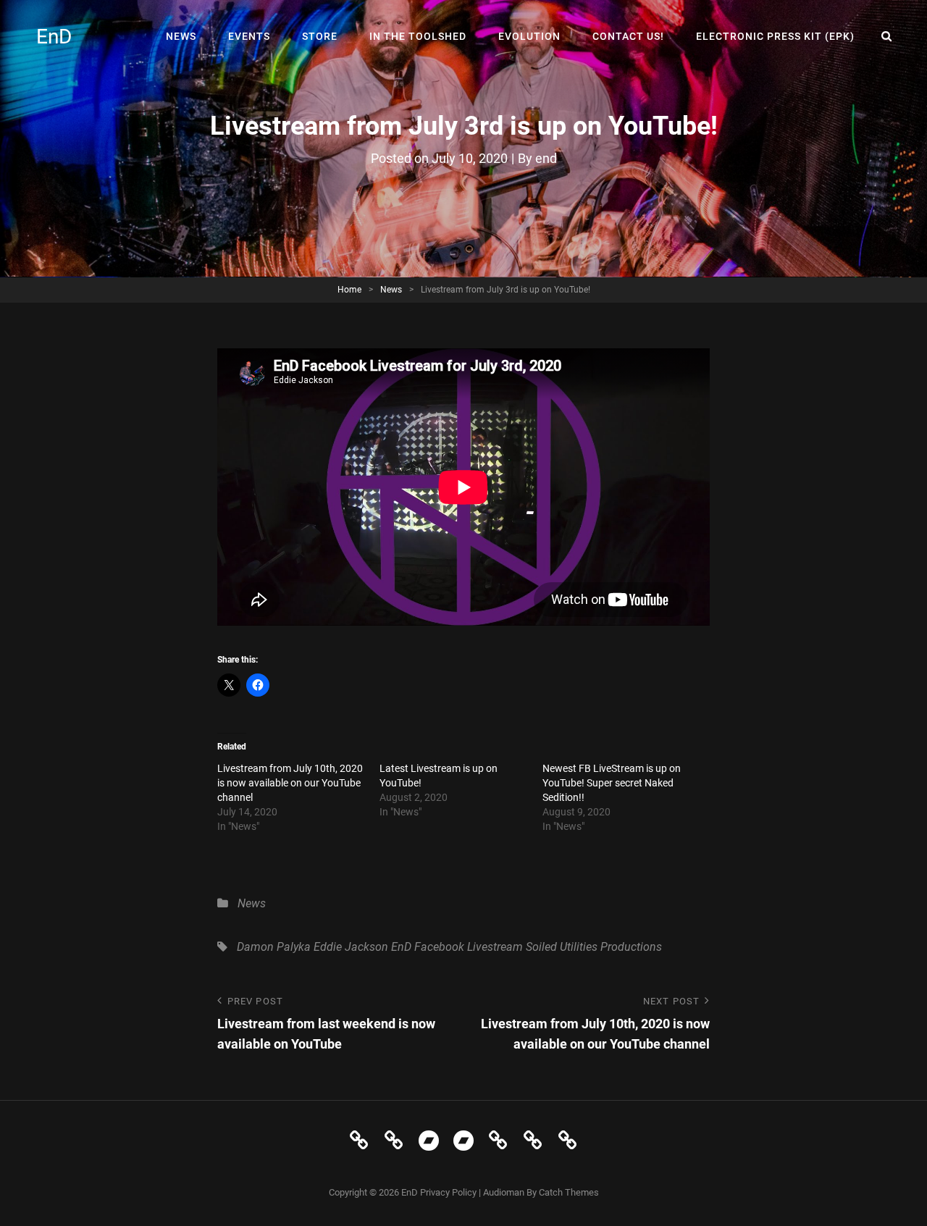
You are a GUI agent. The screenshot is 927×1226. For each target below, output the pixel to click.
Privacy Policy (448, 1192)
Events (249, 36)
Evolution (529, 36)
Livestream (495, 947)
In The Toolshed (417, 36)
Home (349, 290)
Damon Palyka (274, 947)
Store (319, 36)
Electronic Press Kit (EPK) (775, 36)
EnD (54, 37)
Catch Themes (569, 1192)
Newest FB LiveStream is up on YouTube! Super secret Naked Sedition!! (611, 783)
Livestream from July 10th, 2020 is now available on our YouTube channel (290, 783)
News (181, 36)
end (546, 158)
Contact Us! (628, 36)
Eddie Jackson (351, 947)
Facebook (439, 947)
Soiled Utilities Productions (594, 947)
